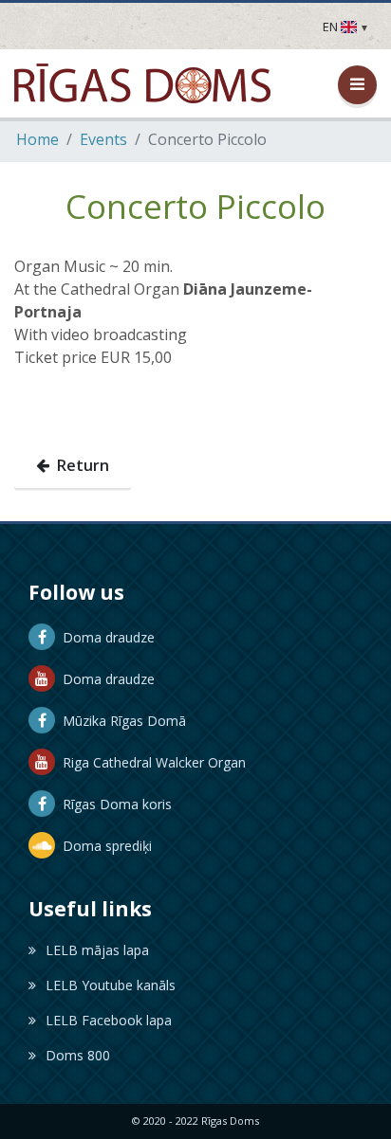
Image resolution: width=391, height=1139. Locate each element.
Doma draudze (105, 637)
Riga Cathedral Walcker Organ (150, 762)
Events (103, 139)
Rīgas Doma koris (113, 804)
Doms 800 (78, 1055)
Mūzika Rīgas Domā (120, 721)
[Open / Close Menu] (357, 84)
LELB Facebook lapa (109, 1020)
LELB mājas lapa (97, 950)
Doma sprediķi (103, 846)
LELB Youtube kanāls (111, 985)
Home (37, 139)
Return (79, 465)
